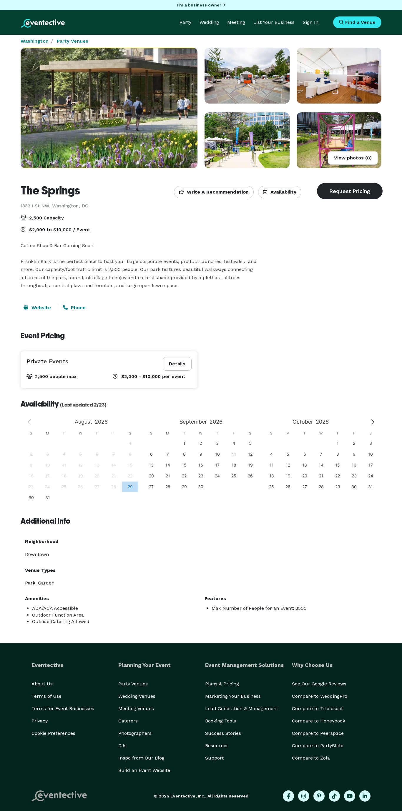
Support (214, 758)
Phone (77, 307)
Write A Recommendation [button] (217, 192)
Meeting (236, 22)
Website (40, 307)
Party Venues (72, 41)
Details (177, 364)
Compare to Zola (311, 758)
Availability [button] (282, 192)
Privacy (39, 721)
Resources (217, 745)
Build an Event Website (144, 770)
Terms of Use (46, 696)
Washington (35, 41)
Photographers (135, 733)
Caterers (128, 721)
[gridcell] (130, 486)
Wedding (209, 22)
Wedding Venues (136, 696)
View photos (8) (353, 158)
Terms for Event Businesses (62, 708)
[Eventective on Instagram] (303, 796)
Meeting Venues (136, 708)
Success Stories (223, 733)
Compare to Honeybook (318, 721)
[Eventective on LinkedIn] (365, 796)
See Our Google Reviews (319, 684)
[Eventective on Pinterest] (319, 796)
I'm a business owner (199, 5)
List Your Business (274, 22)
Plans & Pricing (222, 684)
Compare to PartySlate (317, 745)
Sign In (310, 22)
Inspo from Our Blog (141, 758)
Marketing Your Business (233, 696)
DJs (122, 745)
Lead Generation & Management (241, 708)
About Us (42, 684)
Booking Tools (220, 721)
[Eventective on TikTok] (334, 796)
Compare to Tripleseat (317, 708)
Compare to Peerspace (318, 733)
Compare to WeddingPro (319, 696)
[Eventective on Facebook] (288, 796)
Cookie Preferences (53, 733)
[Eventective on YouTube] (349, 796)
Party (185, 22)
